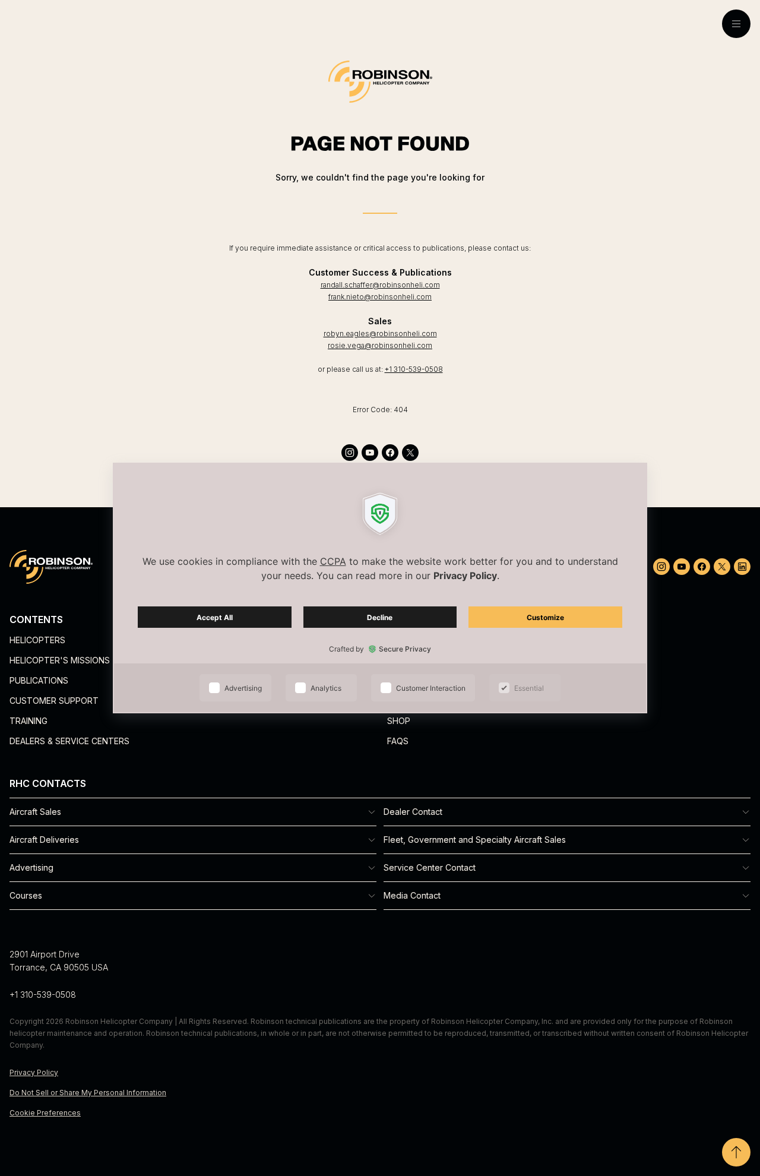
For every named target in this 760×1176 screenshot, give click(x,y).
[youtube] (370, 452)
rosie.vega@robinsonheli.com (380, 345)
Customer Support (54, 701)
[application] (380, 588)
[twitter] (410, 452)
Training (29, 721)
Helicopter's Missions (60, 660)
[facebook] (390, 452)
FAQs (397, 741)
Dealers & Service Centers (69, 741)
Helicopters (37, 640)
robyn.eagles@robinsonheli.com (380, 333)
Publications (39, 680)
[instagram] (349, 452)
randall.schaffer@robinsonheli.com (380, 284)
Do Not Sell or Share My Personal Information (88, 1092)
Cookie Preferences (45, 1112)
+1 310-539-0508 (414, 369)
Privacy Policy (34, 1072)
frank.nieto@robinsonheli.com (380, 296)
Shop (398, 721)
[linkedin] (742, 566)
